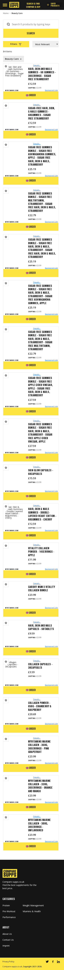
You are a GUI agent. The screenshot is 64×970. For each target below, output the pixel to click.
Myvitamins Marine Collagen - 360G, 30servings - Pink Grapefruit (39, 747)
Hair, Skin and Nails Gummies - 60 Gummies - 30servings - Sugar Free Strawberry (42, 74)
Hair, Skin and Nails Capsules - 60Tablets (41, 627)
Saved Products (55, 4)
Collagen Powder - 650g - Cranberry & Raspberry (39, 706)
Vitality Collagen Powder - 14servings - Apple (41, 551)
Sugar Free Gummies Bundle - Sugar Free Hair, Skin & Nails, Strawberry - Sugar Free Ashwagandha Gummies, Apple (40, 294)
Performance (9, 917)
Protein (6, 905)
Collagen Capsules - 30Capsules (40, 665)
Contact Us (8, 940)
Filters (13, 44)
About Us (7, 934)
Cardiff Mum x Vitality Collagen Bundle (41, 588)
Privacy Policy (8, 961)
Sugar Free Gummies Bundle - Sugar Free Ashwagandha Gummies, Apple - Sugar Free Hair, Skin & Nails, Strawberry (42, 156)
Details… (37, 65)
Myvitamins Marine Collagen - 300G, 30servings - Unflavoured (39, 825)
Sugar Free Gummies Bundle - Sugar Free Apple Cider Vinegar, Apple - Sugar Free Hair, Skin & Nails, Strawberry (40, 386)
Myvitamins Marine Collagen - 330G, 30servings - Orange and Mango (40, 786)
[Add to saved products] (6, 66)
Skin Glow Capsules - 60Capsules (40, 472)
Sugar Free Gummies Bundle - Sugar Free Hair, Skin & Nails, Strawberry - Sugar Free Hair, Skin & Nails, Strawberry (42, 248)
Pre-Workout (8, 911)
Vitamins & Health (32, 911)
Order (32, 95)
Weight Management (33, 905)
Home (6, 13)
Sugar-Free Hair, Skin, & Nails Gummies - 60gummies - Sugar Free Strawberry (41, 113)
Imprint (6, 946)
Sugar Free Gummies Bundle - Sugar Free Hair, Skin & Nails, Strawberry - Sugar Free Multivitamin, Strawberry (40, 340)
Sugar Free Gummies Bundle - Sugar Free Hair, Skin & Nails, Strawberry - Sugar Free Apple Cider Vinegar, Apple (40, 432)
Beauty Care (17, 13)
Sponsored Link (51, 90)
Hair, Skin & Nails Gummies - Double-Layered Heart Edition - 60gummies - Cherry (42, 514)
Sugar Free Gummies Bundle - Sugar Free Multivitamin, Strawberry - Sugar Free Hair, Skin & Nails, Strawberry (42, 202)
